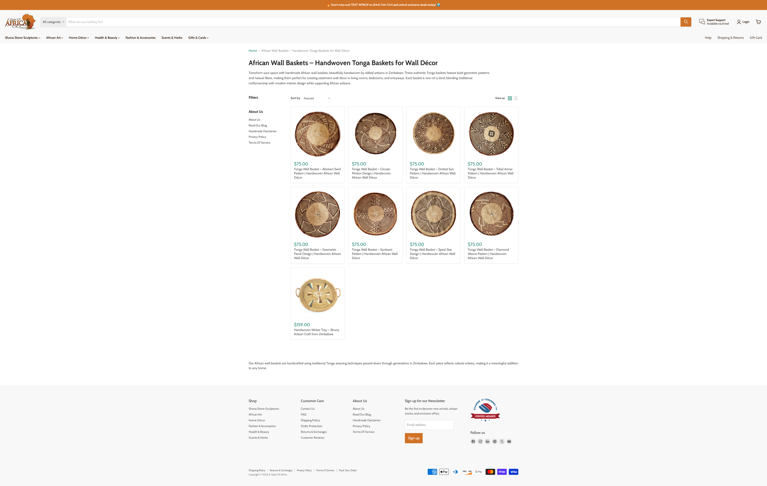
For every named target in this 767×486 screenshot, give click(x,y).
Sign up (413, 438)
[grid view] (510, 98)
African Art (53, 37)
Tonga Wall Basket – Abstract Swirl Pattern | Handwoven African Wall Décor (317, 173)
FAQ (303, 414)
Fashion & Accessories (141, 37)
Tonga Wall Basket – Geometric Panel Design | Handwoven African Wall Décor (317, 254)
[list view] (515, 98)
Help (708, 37)
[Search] (686, 21)
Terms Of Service (259, 142)
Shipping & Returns (730, 37)
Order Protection (311, 426)
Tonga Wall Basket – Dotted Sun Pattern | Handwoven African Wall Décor (433, 173)
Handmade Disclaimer (263, 131)
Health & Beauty (106, 37)
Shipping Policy (310, 420)
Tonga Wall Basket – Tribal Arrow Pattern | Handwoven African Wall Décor (491, 173)
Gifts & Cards (197, 37)
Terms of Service (325, 470)
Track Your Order (348, 470)
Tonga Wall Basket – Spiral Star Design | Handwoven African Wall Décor (432, 254)
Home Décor (78, 37)
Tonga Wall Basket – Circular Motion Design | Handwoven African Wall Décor (371, 173)
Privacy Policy (257, 137)
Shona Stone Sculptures (22, 37)
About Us (254, 119)
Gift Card (756, 37)
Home (253, 51)
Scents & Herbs (172, 37)
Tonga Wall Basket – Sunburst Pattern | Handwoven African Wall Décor (375, 254)
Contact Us (308, 408)
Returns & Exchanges (314, 432)
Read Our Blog (258, 125)
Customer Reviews (312, 437)
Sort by (295, 98)
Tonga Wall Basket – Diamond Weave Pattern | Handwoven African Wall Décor (488, 254)
